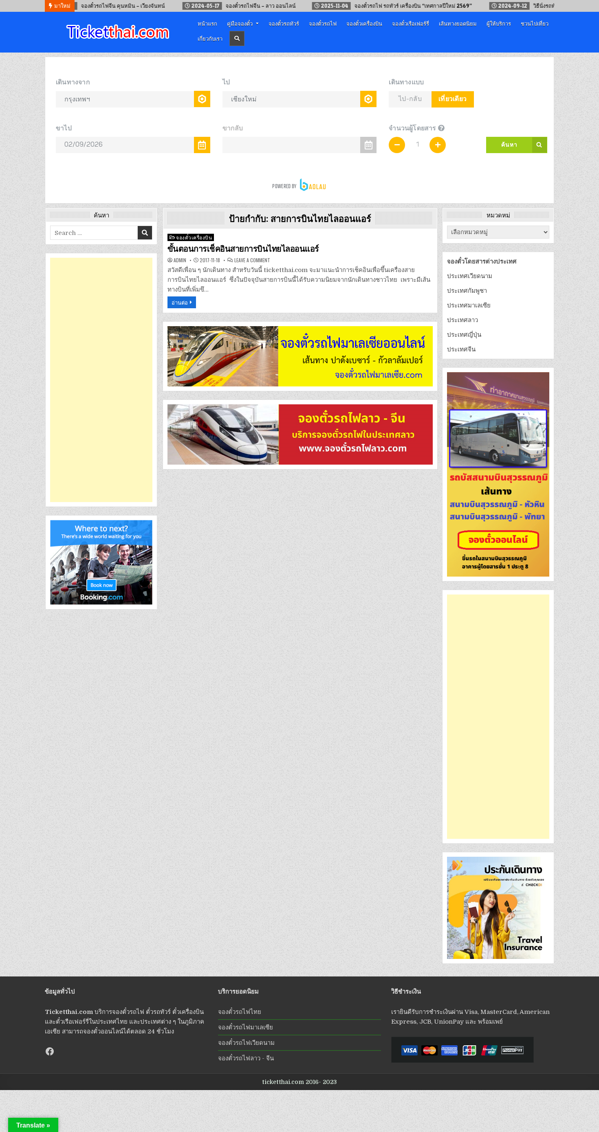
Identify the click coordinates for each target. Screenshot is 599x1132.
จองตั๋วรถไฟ (323, 23)
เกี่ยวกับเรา (210, 38)
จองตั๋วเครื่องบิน (364, 23)
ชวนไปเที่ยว (534, 23)
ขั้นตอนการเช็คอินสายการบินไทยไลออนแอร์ (243, 249)
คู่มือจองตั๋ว (240, 23)
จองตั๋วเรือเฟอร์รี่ (410, 23)
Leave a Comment (252, 260)
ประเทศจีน (461, 349)
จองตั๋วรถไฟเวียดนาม (246, 1042)
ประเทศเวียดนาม (469, 276)
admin (180, 260)
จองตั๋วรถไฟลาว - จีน (246, 1058)
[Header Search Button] (236, 38)
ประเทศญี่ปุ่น (464, 334)
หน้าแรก (207, 23)
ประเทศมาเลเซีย (469, 305)
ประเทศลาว (462, 320)
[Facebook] (50, 1051)
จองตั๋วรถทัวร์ (284, 23)
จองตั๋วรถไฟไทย (239, 1012)
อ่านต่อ (180, 302)
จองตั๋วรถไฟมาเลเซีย (245, 1027)
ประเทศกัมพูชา (467, 290)
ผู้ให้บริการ (499, 23)
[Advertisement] (101, 380)
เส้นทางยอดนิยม (458, 23)
